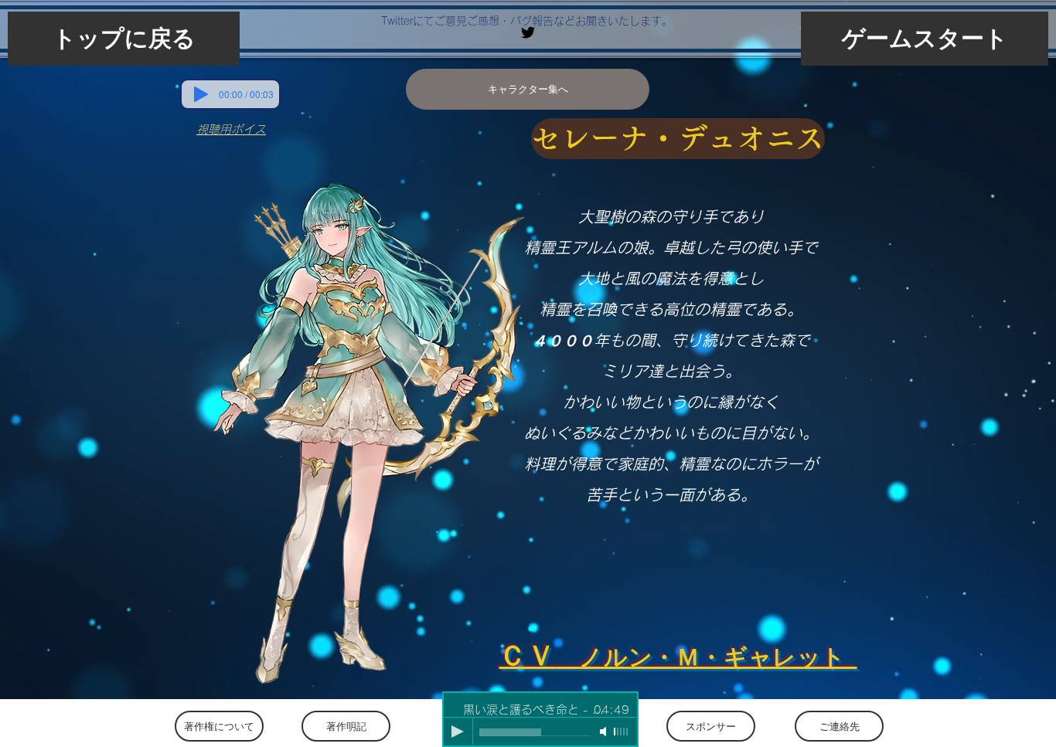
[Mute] (604, 731)
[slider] (621, 731)
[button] (678, 138)
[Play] (201, 94)
